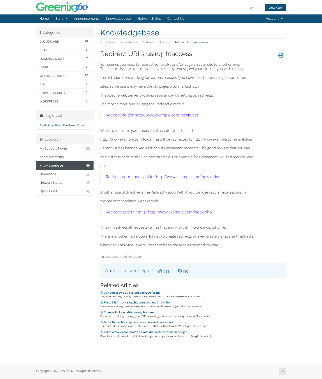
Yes (166, 271)
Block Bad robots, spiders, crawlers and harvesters (138, 322)
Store (60, 19)
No (185, 271)
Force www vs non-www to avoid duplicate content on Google (145, 332)
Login (253, 7)
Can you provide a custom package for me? (132, 292)
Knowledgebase (118, 19)
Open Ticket (48, 191)
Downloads (48, 174)
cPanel (66, 125)
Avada (43, 125)
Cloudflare (54, 125)
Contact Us (175, 19)
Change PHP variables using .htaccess (128, 312)
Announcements (86, 19)
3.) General (149, 42)
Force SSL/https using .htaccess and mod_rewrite (136, 302)
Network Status (149, 19)
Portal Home (107, 42)
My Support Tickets (54, 148)
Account (273, 19)
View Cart (275, 7)
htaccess (165, 42)
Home (44, 19)
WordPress (77, 125)
